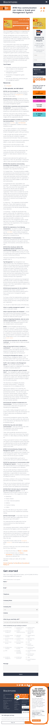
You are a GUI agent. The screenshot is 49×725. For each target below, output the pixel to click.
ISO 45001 (9, 232)
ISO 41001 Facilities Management (31, 628)
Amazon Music (40, 114)
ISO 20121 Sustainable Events (32, 651)
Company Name (7, 600)
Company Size (7, 606)
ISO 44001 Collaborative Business (20, 631)
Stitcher (39, 106)
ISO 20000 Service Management (20, 628)
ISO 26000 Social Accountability (31, 654)
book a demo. (9, 338)
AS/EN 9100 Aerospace (18, 636)
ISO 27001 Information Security (9, 639)
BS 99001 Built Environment (19, 658)
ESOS (6, 650)
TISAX (29, 657)
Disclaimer (16, 709)
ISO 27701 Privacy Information (31, 639)
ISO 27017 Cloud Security (8, 643)
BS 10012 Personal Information (19, 643)
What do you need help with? (11, 619)
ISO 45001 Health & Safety (31, 636)
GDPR (29, 642)
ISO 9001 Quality (8, 627)
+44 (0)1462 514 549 (32, 574)
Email (5, 588)
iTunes (40, 101)
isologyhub (24, 540)
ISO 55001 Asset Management (8, 631)
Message (5, 663)
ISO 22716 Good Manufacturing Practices (30, 632)
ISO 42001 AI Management (7, 658)
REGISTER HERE (36, 720)
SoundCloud (39, 93)
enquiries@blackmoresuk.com (14, 576)
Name (5, 581)
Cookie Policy (27, 719)
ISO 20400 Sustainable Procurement (18, 652)
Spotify (40, 97)
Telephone (6, 594)
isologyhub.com (19, 94)
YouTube (40, 110)
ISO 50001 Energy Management (31, 648)
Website (5, 613)
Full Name (24, 704)
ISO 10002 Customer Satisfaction (9, 636)
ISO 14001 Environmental (30, 645)
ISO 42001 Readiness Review (32, 660)
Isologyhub (8, 85)
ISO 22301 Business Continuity (20, 639)
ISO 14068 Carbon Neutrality (19, 648)
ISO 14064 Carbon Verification (8, 648)
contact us (9, 542)
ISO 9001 (12, 123)
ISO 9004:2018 (21, 123)
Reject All (13, 722)
